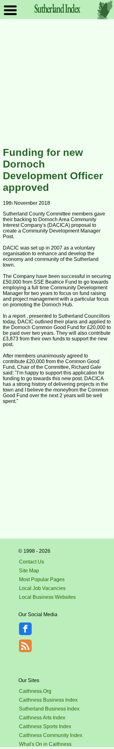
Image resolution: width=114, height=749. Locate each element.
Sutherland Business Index (49, 708)
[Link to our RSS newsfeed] (25, 645)
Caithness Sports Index (45, 726)
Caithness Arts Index (42, 717)
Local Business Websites (47, 597)
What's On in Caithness (45, 744)
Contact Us (31, 561)
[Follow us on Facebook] (25, 633)
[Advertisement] (57, 83)
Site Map (29, 570)
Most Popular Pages (42, 579)
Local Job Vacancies (42, 588)
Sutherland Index (57, 8)
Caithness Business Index (48, 700)
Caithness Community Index (50, 735)
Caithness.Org (35, 691)
